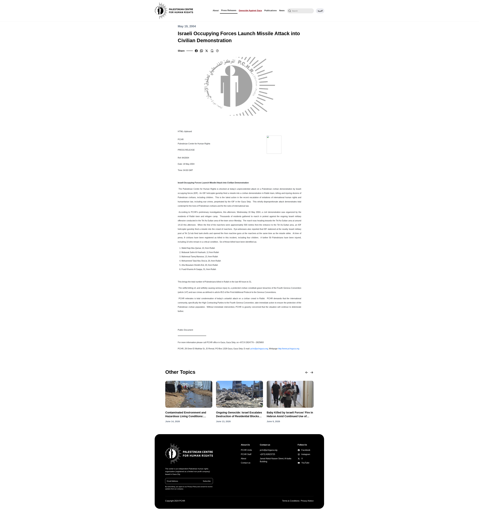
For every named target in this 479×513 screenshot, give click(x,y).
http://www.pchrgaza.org (288, 349)
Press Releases (228, 10)
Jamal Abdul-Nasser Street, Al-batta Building (275, 460)
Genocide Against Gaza (250, 10)
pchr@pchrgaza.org (259, 349)
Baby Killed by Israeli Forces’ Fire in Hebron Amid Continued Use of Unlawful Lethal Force (290, 414)
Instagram (301, 454)
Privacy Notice (307, 501)
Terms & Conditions (290, 501)
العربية (320, 11)
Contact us (245, 463)
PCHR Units (246, 450)
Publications (270, 10)
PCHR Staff (246, 454)
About (216, 10)
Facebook (301, 450)
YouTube (301, 463)
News (282, 10)
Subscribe (207, 481)
